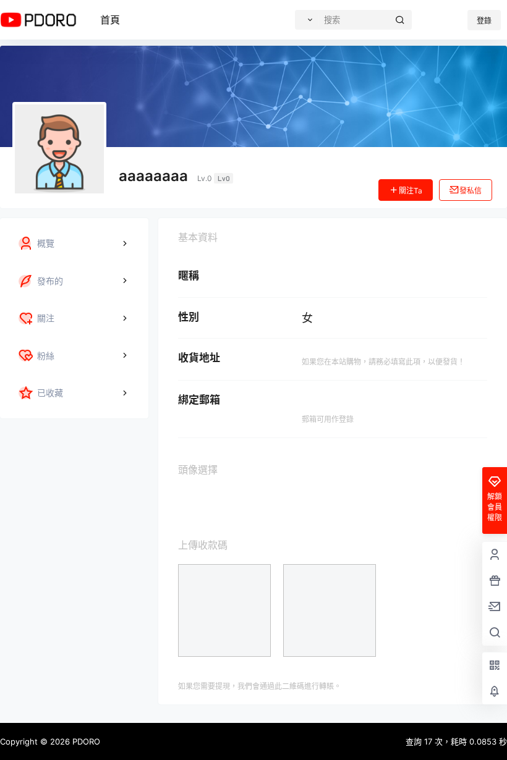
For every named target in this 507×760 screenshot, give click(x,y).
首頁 (110, 20)
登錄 (484, 20)
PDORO (85, 741)
